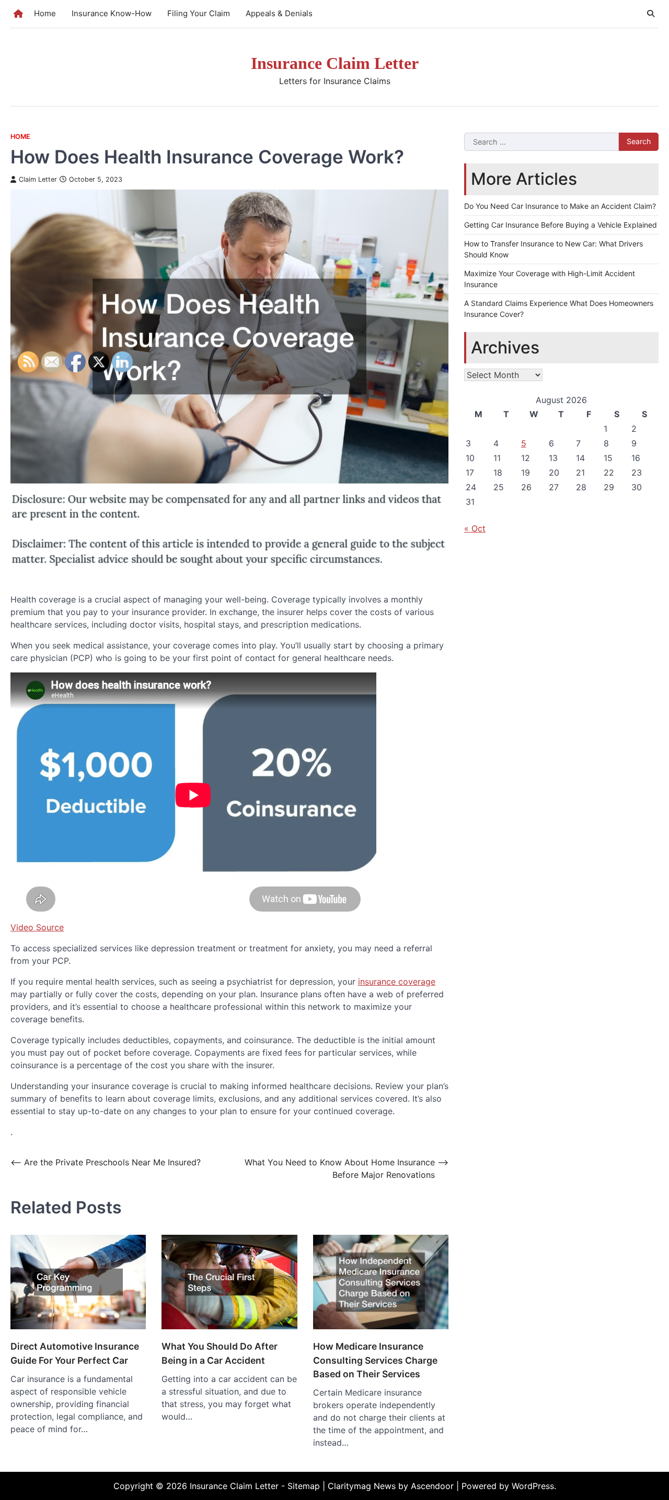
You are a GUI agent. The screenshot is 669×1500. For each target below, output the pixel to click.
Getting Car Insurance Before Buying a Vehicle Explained (560, 224)
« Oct (475, 528)
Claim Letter (38, 179)
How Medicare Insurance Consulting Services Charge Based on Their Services (375, 1360)
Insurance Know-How (112, 13)
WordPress (533, 1486)
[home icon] (18, 13)
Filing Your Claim (198, 13)
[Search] (651, 13)
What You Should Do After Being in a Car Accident (220, 1353)
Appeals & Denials (279, 13)
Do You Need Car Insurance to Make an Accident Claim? (560, 206)
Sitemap (303, 1486)
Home (45, 13)
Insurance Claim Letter (335, 63)
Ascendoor (432, 1486)
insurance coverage (396, 981)
